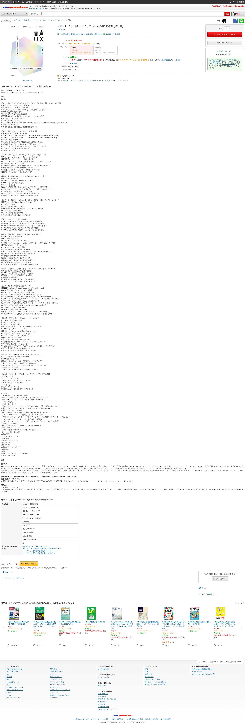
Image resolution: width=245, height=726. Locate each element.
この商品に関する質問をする (92, 34)
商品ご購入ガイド (103, 707)
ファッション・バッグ (57, 682)
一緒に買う (13, 645)
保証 (146, 671)
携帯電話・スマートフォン (58, 671)
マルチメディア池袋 (228, 64)
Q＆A (200, 588)
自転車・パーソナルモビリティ (60, 695)
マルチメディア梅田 (230, 60)
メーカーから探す (103, 669)
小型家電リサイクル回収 (153, 679)
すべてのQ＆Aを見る (206, 594)
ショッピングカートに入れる (224, 34)
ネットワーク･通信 (88, 80)
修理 (146, 669)
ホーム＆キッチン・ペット (15, 687)
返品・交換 (148, 674)
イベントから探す (103, 677)
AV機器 (9, 692)
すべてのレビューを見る (12, 578)
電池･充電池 (54, 692)
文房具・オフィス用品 (14, 697)
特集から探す (102, 685)
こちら (71, 6)
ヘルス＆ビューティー (14, 682)
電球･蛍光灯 (54, 697)
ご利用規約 (106, 719)
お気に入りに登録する (224, 43)
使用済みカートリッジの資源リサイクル (157, 682)
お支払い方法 (102, 696)
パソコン (9, 684)
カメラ (52, 674)
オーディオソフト (56, 687)
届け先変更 (165, 60)
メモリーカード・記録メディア (60, 690)
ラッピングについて (198, 671)
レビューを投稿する (28, 564)
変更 (98, 8)
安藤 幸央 (60, 29)
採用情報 (148, 719)
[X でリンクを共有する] (224, 22)
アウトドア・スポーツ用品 (15, 690)
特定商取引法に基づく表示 (134, 719)
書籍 (58, 78)
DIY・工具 (53, 669)
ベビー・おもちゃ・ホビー (15, 669)
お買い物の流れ (103, 694)
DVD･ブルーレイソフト (57, 684)
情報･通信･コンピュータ (71, 80)
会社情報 (155, 719)
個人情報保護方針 (118, 719)
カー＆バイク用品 (56, 679)
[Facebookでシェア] (235, 22)
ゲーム (9, 695)
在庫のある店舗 (222, 51)
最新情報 (118, 34)
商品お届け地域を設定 (37, 8)
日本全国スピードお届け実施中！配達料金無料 (228, 6)
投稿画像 (108, 34)
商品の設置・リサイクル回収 (107, 699)
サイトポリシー (96, 719)
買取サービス (149, 677)
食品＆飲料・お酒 (12, 671)
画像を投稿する (27, 80)
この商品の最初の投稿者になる (70, 34)
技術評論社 (74, 63)
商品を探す (101, 704)
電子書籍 (9, 677)
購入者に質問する (220, 579)
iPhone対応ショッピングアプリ (108, 709)
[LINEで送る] (241, 22)
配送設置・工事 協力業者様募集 (155, 684)
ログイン (32, 6)
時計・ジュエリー (56, 677)
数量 (220, 28)
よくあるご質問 (166, 719)
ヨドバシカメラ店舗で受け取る (202, 669)
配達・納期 (101, 701)
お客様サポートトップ (82, 719)
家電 (8, 679)
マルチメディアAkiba (215, 60)
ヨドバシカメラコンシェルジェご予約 (204, 674)
